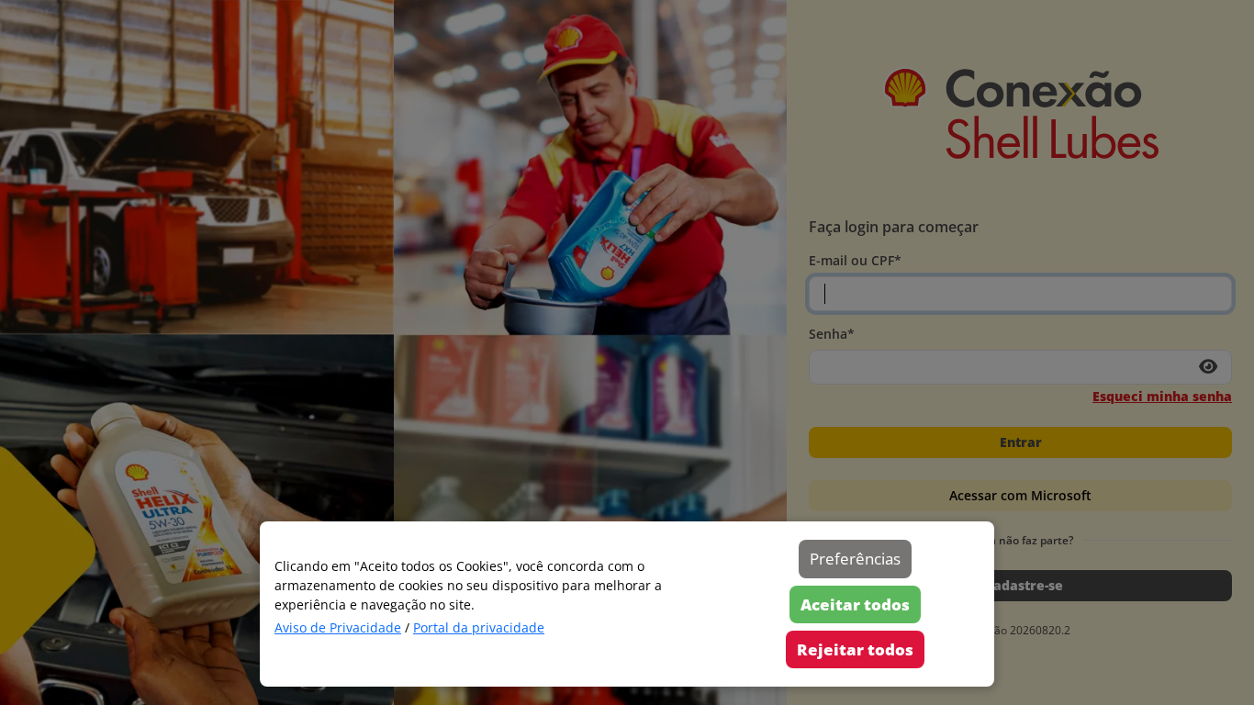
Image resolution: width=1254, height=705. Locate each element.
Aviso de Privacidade (337, 627)
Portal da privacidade (478, 627)
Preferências (855, 558)
